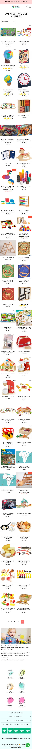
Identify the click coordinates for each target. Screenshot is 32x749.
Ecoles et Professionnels (15, 720)
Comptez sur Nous (16, 716)
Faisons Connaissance (15, 712)
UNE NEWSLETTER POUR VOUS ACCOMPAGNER (15, 724)
